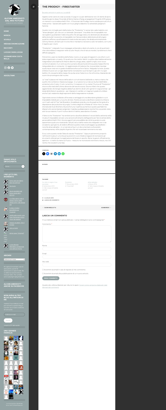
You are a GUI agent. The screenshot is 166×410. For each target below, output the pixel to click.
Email (44, 254)
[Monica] (16, 343)
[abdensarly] (21, 387)
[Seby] (11, 377)
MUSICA (7, 35)
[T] (16, 348)
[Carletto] (11, 372)
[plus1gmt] (21, 392)
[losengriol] (11, 353)
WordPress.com (18, 405)
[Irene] (11, 348)
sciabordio (105, 207)
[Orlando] (6, 387)
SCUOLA (7, 40)
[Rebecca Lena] (16, 377)
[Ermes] (16, 362)
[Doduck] (16, 392)
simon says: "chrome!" (17, 233)
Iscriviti (8, 320)
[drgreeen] (6, 357)
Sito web (45, 262)
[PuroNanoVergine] (6, 338)
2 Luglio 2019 (49, 198)
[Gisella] (16, 372)
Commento (47, 224)
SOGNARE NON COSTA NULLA (13, 58)
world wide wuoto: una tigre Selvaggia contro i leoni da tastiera (17, 217)
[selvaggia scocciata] (6, 348)
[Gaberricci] (16, 382)
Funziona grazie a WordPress (14, 403)
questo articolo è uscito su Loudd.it (56, 13)
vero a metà (14, 228)
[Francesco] (11, 357)
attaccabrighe (92, 182)
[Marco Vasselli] (16, 353)
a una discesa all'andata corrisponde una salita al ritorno (17, 247)
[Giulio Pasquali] (6, 367)
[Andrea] (21, 353)
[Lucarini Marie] (11, 392)
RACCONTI (8, 48)
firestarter (68, 182)
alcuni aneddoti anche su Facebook (14, 285)
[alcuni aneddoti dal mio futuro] (14, 9)
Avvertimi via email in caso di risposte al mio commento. (65, 270)
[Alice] (11, 397)
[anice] (16, 387)
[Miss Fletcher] (16, 338)
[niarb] (6, 377)
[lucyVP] (6, 382)
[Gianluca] (11, 387)
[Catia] (21, 382)
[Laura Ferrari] (11, 367)
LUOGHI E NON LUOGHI (13, 52)
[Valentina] (11, 382)
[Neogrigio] (11, 338)
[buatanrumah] (21, 348)
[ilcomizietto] (6, 392)
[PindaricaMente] (16, 357)
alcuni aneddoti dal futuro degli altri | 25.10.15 (16, 193)
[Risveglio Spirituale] (21, 343)
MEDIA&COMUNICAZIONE (14, 44)
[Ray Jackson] (16, 367)
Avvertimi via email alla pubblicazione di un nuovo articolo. (66, 273)
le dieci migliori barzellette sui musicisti (14, 210)
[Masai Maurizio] (6, 362)
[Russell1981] (6, 343)
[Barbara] (21, 362)
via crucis (13, 186)
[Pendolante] (21, 367)
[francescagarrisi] (6, 353)
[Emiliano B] (21, 377)
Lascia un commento (51, 200)
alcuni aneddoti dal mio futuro (14, 19)
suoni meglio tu (50, 207)
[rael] (11, 343)
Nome (44, 246)
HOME (6, 31)
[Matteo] (6, 372)
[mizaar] (21, 338)
